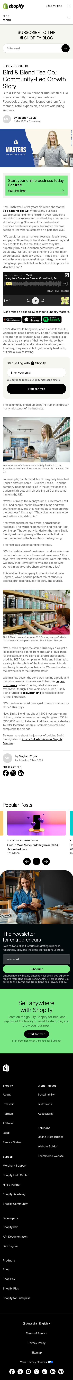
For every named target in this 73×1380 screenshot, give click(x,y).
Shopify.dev (10, 1227)
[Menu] (69, 6)
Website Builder (47, 1146)
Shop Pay (9, 1279)
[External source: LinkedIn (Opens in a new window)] (53, 1371)
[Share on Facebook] (6, 773)
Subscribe (36, 969)
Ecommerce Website (51, 1156)
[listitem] (36, 833)
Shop (6, 1269)
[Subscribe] (65, 48)
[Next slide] (46, 861)
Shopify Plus (11, 1288)
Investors (8, 1104)
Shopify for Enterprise (16, 1298)
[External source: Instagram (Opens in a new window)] (36, 1371)
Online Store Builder (50, 1137)
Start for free (54, 6)
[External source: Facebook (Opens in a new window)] (12, 1371)
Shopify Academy (14, 1194)
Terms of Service (36, 1333)
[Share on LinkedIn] (21, 773)
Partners (8, 1113)
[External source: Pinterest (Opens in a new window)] (61, 1371)
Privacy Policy (58, 981)
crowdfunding (31, 692)
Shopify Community (15, 1203)
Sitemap (36, 1352)
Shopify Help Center (16, 1175)
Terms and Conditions (31, 981)
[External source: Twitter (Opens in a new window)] (20, 1371)
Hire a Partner (11, 1184)
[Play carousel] (36, 861)
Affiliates (8, 1123)
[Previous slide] (27, 861)
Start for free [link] (36, 389)
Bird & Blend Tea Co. (16, 210)
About (7, 1094)
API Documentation (15, 1236)
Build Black (45, 1104)
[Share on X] (13, 773)
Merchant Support (14, 1165)
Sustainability (46, 1094)
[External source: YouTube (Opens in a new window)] (28, 1371)
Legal (6, 1132)
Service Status (12, 1142)
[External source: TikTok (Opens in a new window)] (44, 1371)
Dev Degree (10, 1246)
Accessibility (45, 1113)
